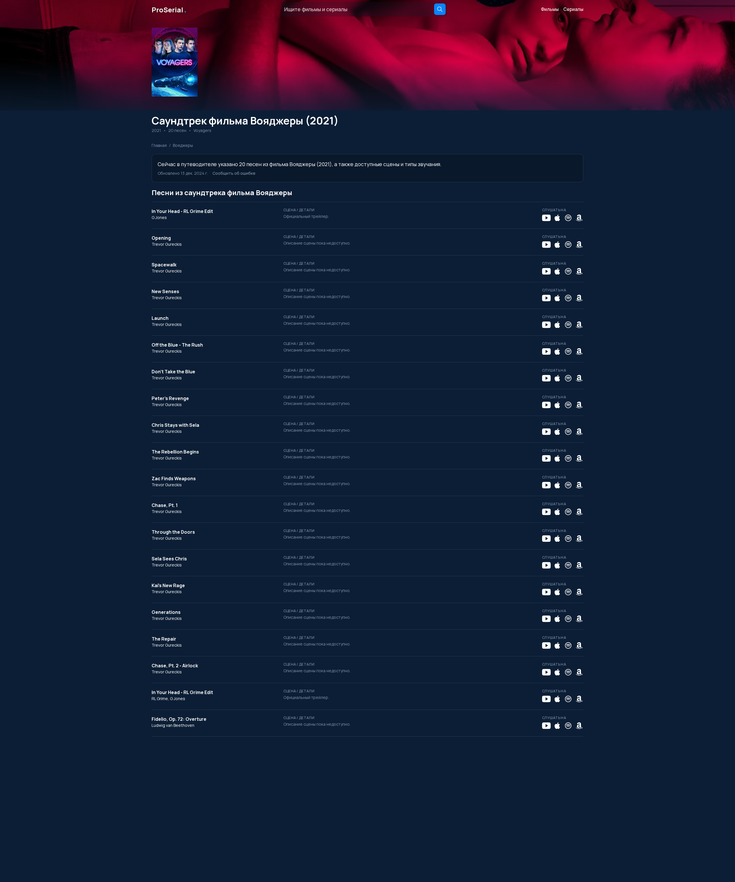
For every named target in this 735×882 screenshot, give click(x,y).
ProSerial (169, 9)
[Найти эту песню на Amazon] (579, 218)
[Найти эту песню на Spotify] (568, 218)
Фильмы (550, 9)
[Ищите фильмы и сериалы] (440, 9)
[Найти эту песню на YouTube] (546, 218)
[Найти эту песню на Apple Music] (557, 218)
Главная (159, 145)
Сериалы (573, 9)
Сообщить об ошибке (234, 173)
